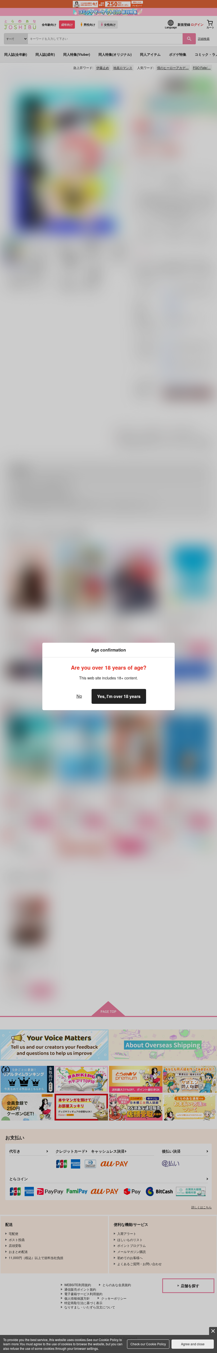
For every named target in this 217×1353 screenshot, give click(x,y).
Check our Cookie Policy (148, 1344)
